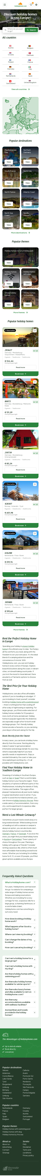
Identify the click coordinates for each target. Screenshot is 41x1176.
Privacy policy (28, 1155)
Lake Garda (7, 1079)
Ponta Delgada (29, 1093)
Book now (19, 374)
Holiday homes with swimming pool (16, 1129)
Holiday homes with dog (12, 1132)
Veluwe (5, 1070)
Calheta (26, 1070)
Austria (7, 839)
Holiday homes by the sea (12, 1134)
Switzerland (17, 839)
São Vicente (7, 1098)
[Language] (36, 4)
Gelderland (6, 1093)
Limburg (5, 1087)
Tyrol (4, 1081)
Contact (5, 1150)
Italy (10, 778)
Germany (6, 834)
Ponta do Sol (28, 1076)
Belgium (5, 1119)
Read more (20, 367)
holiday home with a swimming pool (25, 702)
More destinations (19, 233)
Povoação (27, 1084)
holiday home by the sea (23, 800)
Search (33, 30)
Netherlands (7, 1108)
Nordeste (27, 1081)
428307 (14, 505)
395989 (14, 603)
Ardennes (6, 1073)
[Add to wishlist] (35, 330)
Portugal (26, 1119)
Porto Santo (28, 1079)
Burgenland (7, 1084)
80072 (18, 403)
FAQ (24, 1144)
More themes (19, 312)
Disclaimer (27, 1147)
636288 (14, 554)
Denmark (22, 834)
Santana (26, 1095)
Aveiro (25, 1073)
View (9, 162)
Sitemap (5, 1152)
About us (6, 1144)
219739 (14, 455)
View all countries (19, 89)
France (13, 834)
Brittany (5, 1090)
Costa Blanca (7, 1076)
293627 (15, 352)
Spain (17, 778)
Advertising (6, 1147)
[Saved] (31, 4)
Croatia (26, 1111)
